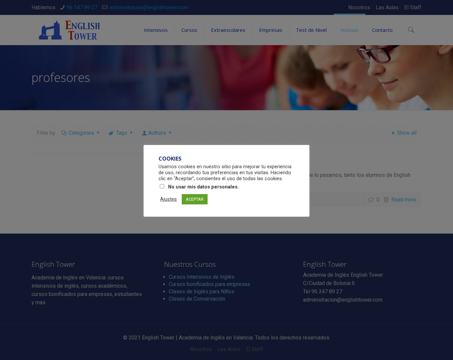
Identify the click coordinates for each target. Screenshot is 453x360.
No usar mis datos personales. (203, 187)
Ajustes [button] (168, 199)
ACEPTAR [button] (195, 199)
